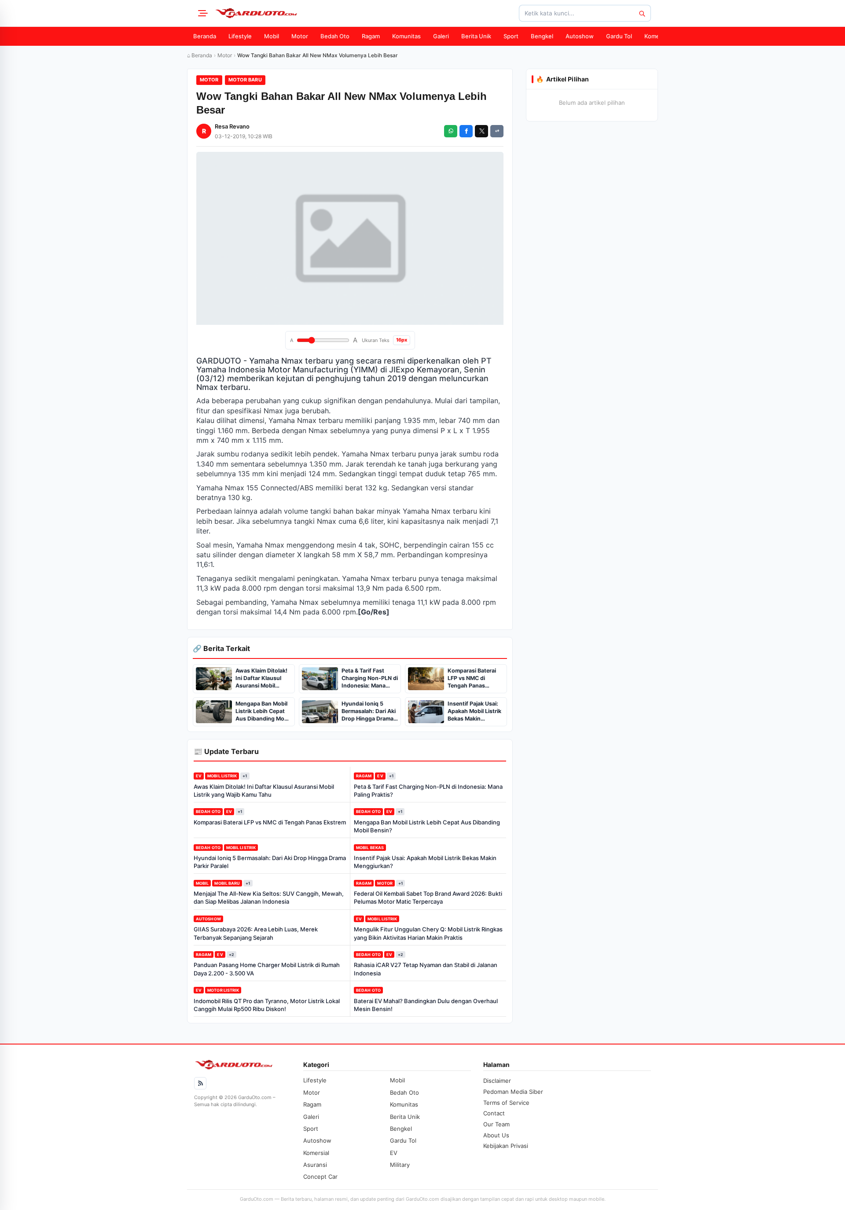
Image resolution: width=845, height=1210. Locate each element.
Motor (299, 36)
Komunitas (406, 36)
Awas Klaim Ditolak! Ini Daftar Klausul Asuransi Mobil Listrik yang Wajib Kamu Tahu (264, 790)
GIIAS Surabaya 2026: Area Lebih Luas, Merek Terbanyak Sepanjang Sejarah (256, 933)
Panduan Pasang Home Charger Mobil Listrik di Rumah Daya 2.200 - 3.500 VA (267, 968)
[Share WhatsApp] (450, 131)
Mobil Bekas (370, 847)
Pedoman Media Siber (513, 1091)
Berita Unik (476, 36)
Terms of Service (506, 1102)
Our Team (496, 1124)
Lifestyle (240, 36)
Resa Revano (232, 126)
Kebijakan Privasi (505, 1145)
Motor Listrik (223, 990)
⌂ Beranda (199, 55)
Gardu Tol (619, 36)
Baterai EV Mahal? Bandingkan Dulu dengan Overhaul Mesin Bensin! (426, 1004)
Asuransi (315, 1164)
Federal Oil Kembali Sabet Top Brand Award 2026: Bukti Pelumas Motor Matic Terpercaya (428, 897)
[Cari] (641, 13)
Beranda (204, 36)
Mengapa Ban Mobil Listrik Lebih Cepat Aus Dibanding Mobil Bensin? (427, 826)
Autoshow (580, 36)
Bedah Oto (334, 36)
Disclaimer (497, 1080)
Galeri (441, 36)
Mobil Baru (227, 883)
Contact (494, 1113)
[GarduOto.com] (256, 13)
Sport (510, 36)
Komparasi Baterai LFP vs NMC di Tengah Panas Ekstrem (270, 822)
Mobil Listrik (222, 775)
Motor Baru (245, 80)
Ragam (371, 36)
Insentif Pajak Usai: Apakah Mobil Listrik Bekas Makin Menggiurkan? (425, 861)
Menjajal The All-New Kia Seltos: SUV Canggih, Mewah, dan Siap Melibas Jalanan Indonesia (269, 897)
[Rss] (200, 1083)
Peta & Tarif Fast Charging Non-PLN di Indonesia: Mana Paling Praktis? (428, 790)
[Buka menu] (201, 13)
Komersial (657, 36)
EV (199, 775)
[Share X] (481, 131)
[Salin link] (496, 131)
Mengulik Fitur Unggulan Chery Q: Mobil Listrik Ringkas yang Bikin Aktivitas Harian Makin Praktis (428, 933)
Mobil (271, 36)
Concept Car (320, 1176)
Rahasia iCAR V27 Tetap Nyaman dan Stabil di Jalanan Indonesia (425, 968)
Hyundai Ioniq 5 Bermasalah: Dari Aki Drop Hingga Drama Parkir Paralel (270, 861)
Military (400, 1164)
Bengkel (542, 36)
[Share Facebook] (466, 131)
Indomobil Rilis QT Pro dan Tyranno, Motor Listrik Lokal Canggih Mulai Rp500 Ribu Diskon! (267, 1004)
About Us (496, 1135)
